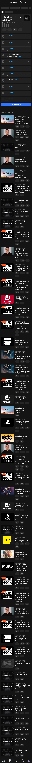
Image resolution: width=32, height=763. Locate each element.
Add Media (9, 12)
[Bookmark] (15, 29)
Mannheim (24, 8)
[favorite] (4, 29)
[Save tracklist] (9, 29)
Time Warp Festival (15, 8)
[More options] (29, 36)
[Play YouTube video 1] (2, 12)
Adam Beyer (5, 8)
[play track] (3, 36)
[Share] (20, 29)
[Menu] (6, 2)
